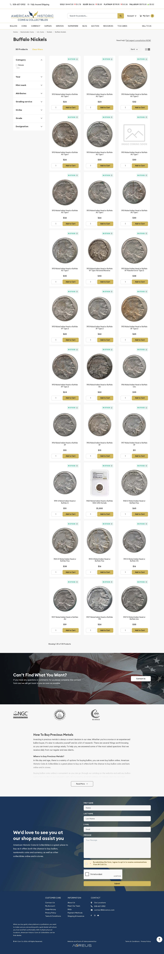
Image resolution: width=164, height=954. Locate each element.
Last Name (88, 814)
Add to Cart (70, 107)
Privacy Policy (50, 913)
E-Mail (86, 824)
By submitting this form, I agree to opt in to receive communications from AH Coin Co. (120, 863)
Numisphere (73, 26)
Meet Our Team (74, 906)
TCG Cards (122, 26)
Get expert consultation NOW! (138, 40)
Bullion (13, 26)
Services (60, 26)
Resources (108, 26)
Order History (50, 909)
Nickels (21, 65)
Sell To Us (146, 26)
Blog (85, 26)
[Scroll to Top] (159, 939)
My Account (50, 906)
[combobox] (93, 16)
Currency (35, 26)
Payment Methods (75, 913)
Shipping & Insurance (76, 916)
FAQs (70, 909)
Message (87, 835)
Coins (24, 26)
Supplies (48, 26)
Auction (95, 26)
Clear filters (37, 49)
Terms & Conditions (53, 916)
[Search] (120, 16)
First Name (88, 803)
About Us (71, 903)
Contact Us (140, 679)
